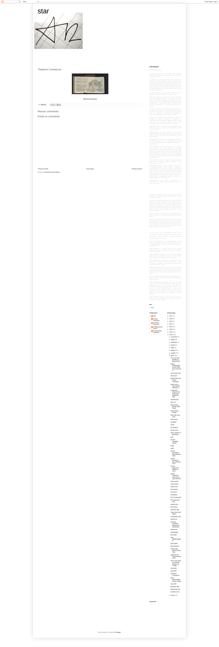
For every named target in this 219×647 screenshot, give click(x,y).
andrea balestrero (156, 319)
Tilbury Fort (174, 486)
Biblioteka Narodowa (90, 99)
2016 (171, 319)
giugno (173, 350)
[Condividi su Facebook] (58, 105)
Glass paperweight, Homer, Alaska (176, 579)
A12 (152, 307)
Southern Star (175, 509)
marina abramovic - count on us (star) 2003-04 (176, 476)
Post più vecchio (137, 169)
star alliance (174, 427)
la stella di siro (175, 592)
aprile (173, 355)
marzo (173, 595)
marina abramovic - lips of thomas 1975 (176, 461)
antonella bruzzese (156, 323)
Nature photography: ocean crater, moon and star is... (176, 367)
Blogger (118, 632)
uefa (172, 437)
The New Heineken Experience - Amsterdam (175, 524)
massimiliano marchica (157, 331)
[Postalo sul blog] (53, 105)
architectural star (176, 516)
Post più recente (43, 169)
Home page (90, 169)
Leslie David (174, 484)
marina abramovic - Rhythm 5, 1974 (175, 468)
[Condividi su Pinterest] (60, 105)
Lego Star (174, 584)
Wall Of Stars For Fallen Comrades (176, 380)
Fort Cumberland (176, 497)
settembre (174, 342)
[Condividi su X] (55, 105)
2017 (171, 316)
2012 (171, 329)
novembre (174, 337)
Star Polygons (175, 546)
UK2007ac (174, 519)
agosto (173, 345)
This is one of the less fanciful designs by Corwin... (176, 563)
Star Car (173, 402)
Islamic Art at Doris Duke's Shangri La (175, 386)
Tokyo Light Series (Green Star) (176, 550)
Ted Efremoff (174, 399)
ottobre (173, 339)
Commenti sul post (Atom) (52, 172)
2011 (171, 332)
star (43, 11)
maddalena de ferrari (157, 327)
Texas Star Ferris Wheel (176, 513)
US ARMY (174, 422)
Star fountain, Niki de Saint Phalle (175, 406)
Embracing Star (175, 589)
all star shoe (174, 430)
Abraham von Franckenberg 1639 (176, 556)
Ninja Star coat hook (175, 416)
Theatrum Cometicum (175, 574)
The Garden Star (176, 373)
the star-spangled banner (174, 441)
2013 (171, 326)
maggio (173, 353)
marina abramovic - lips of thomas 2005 (176, 453)
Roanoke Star (175, 586)
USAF (172, 425)
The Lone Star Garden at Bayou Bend (175, 359)
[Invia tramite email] (51, 105)
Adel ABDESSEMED (176, 539)
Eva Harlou (174, 507)
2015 (171, 321)
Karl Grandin (174, 481)
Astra (172, 448)
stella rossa (174, 419)
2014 (171, 324)
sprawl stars (174, 504)
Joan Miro (174, 568)
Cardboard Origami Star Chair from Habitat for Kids (175, 394)
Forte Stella (174, 543)
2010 (171, 334)
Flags (172, 446)
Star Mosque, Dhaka (175, 411)
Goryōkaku (174, 495)
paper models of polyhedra (176, 433)
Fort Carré (174, 492)
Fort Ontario (174, 489)
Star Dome (174, 376)
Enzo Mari (174, 535)
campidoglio (174, 532)
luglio (173, 347)
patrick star (174, 529)
